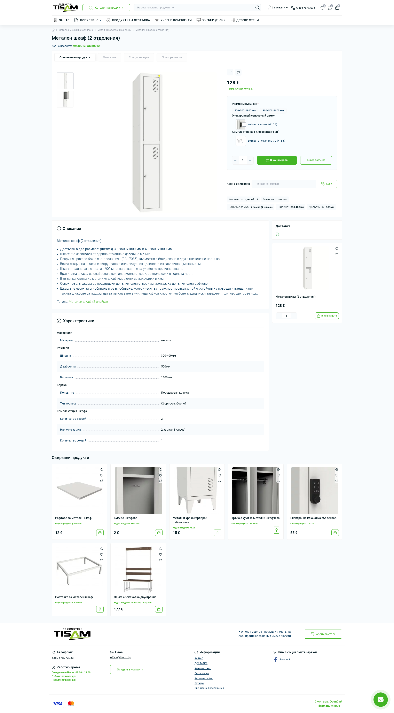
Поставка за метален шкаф (74, 597)
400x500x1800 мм (245, 110)
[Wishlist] (101, 475)
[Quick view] (101, 469)
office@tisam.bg (120, 657)
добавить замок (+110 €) (262, 124)
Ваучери (199, 683)
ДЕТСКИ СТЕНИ (247, 20)
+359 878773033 (63, 657)
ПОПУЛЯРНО (89, 20)
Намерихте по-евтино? (240, 89)
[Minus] (235, 160)
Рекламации (202, 673)
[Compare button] (238, 72)
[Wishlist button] (230, 72)
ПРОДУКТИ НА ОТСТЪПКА (131, 20)
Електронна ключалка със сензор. (313, 518)
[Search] (257, 8)
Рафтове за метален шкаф (73, 518)
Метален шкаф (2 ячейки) (88, 302)
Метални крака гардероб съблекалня (190, 520)
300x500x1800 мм (273, 110)
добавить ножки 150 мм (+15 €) (266, 140)
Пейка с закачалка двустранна (135, 597)
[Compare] (101, 481)
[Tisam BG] (123, 634)
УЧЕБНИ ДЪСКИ (214, 20)
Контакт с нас (203, 668)
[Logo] (65, 7)
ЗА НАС (64, 20)
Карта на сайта (204, 678)
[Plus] (250, 160)
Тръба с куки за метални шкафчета (255, 518)
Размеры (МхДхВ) (245, 103)
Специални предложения (209, 688)
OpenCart (336, 701)
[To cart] (100, 532)
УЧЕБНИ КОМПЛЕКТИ (176, 20)
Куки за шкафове (125, 518)
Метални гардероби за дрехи (114, 30)
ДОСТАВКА (201, 663)
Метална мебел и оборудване (76, 30)
